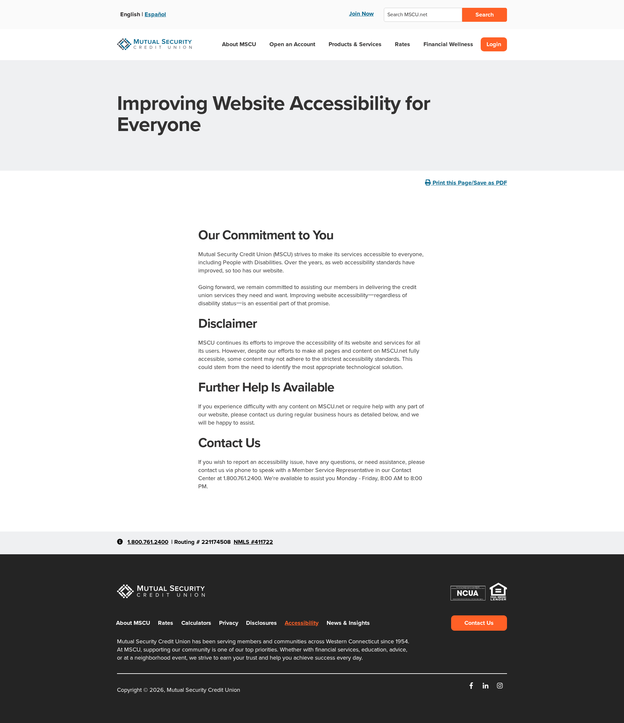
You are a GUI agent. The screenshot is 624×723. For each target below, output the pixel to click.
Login (494, 44)
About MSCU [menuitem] (133, 623)
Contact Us (479, 623)
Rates (402, 44)
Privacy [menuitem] (228, 623)
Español (155, 14)
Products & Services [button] (355, 44)
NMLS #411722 (253, 542)
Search (484, 14)
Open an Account (292, 44)
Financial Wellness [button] (448, 44)
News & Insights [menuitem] (348, 623)
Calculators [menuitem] (196, 623)
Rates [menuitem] (165, 623)
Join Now (361, 13)
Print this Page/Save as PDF (469, 183)
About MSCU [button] (239, 44)
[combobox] (423, 15)
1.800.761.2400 (147, 542)
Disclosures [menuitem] (261, 623)
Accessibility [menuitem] (301, 623)
